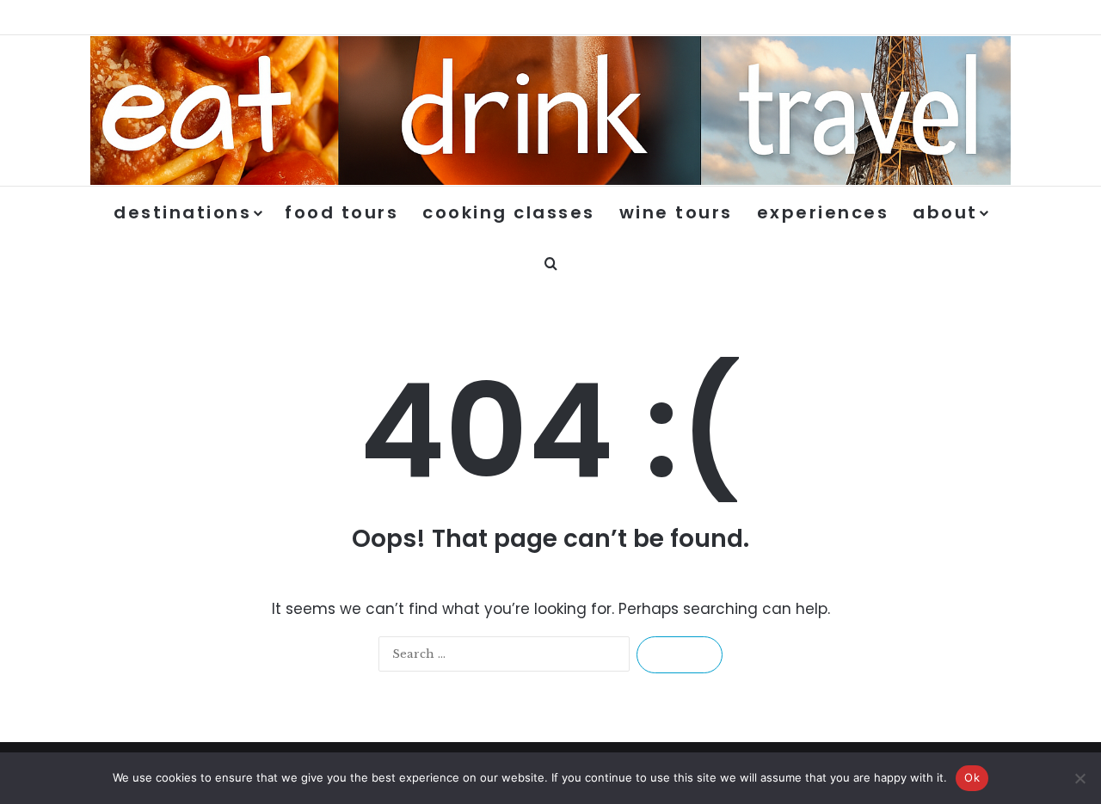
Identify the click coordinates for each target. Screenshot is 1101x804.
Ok (972, 777)
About (945, 212)
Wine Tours (676, 212)
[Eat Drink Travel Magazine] (550, 110)
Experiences (823, 212)
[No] (1079, 778)
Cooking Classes (508, 212)
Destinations (182, 212)
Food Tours (341, 212)
